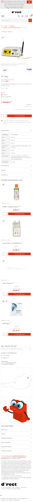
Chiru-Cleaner (7, 283)
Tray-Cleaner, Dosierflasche (11, 243)
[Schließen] (29, 1)
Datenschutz (23, 487)
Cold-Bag (5, 323)
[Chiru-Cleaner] (16, 269)
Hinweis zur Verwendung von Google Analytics (11, 488)
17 (17, 64)
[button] (22, 16)
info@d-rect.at (6, 357)
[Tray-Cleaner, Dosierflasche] (16, 228)
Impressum (17, 487)
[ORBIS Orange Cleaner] (16, 192)
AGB (13, 487)
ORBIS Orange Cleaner (10, 207)
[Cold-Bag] (16, 309)
